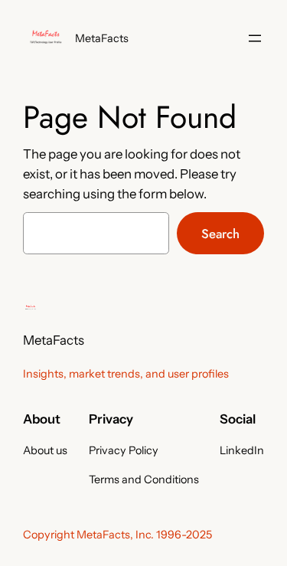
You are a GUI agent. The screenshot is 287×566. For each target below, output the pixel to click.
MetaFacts (102, 38)
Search (220, 233)
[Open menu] (255, 38)
